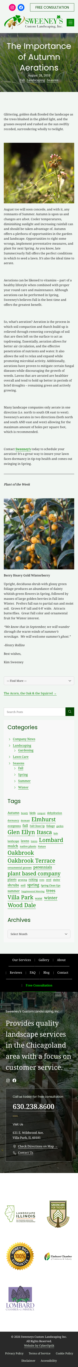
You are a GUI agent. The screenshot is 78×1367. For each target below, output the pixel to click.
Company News (24, 739)
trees (50, 890)
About (61, 960)
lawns (25, 841)
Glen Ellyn (21, 832)
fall (25, 825)
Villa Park (20, 897)
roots (41, 879)
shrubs (13, 885)
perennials (42, 867)
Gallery (44, 960)
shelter (56, 879)
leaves (34, 841)
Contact (62, 972)
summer (14, 891)
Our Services (21, 960)
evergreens (14, 826)
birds (33, 813)
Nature (42, 846)
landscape (13, 841)
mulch (13, 846)
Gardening (26, 750)
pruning (22, 879)
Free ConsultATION (52, 7)
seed (48, 879)
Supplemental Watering (32, 891)
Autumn (13, 813)
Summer (24, 781)
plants (12, 879)
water (38, 898)
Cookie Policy (64, 1353)
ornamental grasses (20, 867)
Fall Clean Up (37, 826)
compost (41, 813)
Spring (23, 774)
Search (70, 711)
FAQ (33, 972)
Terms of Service (40, 1353)
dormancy (13, 820)
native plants (28, 846)
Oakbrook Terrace (31, 860)
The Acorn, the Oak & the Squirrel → (30, 693)
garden (59, 826)
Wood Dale (22, 905)
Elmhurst (43, 819)
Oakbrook (21, 852)
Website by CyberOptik (39, 1345)
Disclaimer (28, 1360)
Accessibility (49, 1360)
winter (50, 897)
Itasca (44, 832)
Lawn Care (21, 757)
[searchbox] (35, 712)
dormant (25, 820)
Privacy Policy (14, 1353)
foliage (50, 826)
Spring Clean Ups (50, 885)
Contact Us (25, 1152)
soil (23, 885)
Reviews (16, 972)
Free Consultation (39, 985)
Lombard (51, 839)
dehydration (54, 813)
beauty (24, 813)
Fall (22, 80)
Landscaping (36, 80)
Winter (23, 787)
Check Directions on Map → (38, 1146)
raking (33, 880)
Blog (46, 972)
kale (56, 833)
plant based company (34, 873)
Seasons (52, 80)
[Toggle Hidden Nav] (70, 23)
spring (33, 884)
